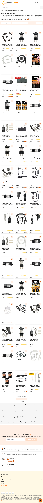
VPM (12, 232)
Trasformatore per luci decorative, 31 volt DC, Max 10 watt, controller (7, 271)
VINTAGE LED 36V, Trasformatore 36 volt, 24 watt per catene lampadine (7, 90)
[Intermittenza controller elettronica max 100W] (21, 355)
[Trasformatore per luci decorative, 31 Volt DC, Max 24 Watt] (35, 241)
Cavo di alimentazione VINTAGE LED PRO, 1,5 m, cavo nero (21, 67)
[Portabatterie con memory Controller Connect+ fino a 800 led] (21, 128)
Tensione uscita (15, 23)
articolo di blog (29, 19)
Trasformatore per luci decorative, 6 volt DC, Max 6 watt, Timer (35, 45)
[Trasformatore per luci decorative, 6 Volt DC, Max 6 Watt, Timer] (35, 37)
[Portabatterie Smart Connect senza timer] (21, 82)
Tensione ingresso (5, 23)
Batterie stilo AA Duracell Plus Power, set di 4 (35, 90)
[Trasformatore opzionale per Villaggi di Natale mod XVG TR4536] (21, 196)
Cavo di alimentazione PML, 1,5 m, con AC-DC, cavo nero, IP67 (7, 45)
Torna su (22, 401)
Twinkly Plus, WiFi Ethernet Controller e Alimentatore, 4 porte (21, 316)
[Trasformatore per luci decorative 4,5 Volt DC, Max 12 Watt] (21, 286)
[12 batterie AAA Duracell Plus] (7, 378)
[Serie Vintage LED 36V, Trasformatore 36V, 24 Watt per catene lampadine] (7, 82)
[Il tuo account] (35, 3)
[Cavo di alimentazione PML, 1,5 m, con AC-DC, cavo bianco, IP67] (7, 59)
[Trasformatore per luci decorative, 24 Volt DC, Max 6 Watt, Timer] (7, 105)
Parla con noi (10, 461)
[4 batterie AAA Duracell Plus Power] (35, 59)
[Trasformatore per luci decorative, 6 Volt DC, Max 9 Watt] (21, 263)
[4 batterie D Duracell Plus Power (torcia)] (21, 105)
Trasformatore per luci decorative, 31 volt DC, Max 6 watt (21, 158)
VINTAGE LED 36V (10, 96)
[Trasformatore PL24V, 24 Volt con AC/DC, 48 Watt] (35, 308)
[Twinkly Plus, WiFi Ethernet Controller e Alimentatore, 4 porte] (21, 308)
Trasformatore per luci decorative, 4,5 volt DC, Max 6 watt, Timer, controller (7, 158)
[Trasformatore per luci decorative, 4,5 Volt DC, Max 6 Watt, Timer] (21, 37)
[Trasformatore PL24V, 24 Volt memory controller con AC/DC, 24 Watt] (7, 173)
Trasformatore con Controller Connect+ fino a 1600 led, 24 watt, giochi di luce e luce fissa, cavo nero (35, 181)
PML (12, 50)
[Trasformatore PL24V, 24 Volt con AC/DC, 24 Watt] (35, 128)
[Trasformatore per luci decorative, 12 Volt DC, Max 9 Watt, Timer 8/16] (35, 150)
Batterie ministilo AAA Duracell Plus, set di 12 (6, 386)
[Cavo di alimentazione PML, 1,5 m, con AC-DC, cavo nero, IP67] (7, 37)
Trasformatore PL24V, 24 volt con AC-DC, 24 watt (35, 136)
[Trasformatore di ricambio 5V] (35, 219)
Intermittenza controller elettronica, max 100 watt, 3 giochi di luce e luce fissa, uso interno (21, 363)
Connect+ (25, 141)
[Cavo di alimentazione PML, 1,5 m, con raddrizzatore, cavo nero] (21, 219)
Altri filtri (38, 23)
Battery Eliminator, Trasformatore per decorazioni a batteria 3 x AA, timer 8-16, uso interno (7, 136)
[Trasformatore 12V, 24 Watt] (7, 355)
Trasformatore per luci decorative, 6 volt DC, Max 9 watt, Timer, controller (21, 271)
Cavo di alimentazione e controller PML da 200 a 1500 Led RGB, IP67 (21, 386)
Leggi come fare (10, 466)
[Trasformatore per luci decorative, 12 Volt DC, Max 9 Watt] (21, 332)
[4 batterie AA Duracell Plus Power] (35, 82)
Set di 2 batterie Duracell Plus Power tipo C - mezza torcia (35, 294)
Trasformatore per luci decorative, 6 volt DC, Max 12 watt (7, 294)
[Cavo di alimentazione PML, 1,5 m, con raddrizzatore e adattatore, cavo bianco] (35, 355)
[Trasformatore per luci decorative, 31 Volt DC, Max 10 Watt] (7, 263)
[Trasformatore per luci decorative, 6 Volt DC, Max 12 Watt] (7, 286)
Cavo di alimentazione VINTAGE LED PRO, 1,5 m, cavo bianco (21, 249)
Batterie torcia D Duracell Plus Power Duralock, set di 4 (21, 113)
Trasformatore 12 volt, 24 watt (7, 363)
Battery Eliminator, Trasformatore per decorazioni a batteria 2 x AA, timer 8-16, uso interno (7, 249)
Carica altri (21, 398)
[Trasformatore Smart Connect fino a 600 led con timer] (35, 378)
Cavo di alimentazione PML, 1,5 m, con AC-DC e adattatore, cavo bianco (35, 363)
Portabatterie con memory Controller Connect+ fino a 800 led (21, 136)
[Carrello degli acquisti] (37, 3)
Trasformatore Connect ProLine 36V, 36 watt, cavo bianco (7, 316)
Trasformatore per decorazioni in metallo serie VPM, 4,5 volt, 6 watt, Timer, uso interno (7, 227)
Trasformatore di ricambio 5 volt (35, 227)
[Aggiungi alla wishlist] (12, 33)
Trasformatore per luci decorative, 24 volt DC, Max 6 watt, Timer (7, 113)
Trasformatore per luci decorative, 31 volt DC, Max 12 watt (35, 113)
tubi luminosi (39, 418)
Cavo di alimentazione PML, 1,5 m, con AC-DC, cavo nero (21, 227)
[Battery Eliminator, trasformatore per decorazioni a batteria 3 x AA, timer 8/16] (7, 128)
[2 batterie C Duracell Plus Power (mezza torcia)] (35, 286)
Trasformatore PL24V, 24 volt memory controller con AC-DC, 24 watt (7, 181)
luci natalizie (16, 422)
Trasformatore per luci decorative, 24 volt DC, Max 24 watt (35, 271)
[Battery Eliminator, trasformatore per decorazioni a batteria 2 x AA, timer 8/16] (7, 241)
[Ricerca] (41, 7)
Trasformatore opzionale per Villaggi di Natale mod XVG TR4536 (21, 204)
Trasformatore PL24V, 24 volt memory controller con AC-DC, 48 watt (7, 340)
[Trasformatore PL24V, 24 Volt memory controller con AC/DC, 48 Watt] (7, 332)
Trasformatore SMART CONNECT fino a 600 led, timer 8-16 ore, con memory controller (35, 386)
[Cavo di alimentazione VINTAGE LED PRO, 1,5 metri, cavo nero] (21, 59)
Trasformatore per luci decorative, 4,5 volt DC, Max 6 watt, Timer (21, 45)
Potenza (23, 23)
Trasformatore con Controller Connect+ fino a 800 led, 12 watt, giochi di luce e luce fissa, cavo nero (21, 181)
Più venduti (37, 27)
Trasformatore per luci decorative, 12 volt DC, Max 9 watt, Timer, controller (21, 340)
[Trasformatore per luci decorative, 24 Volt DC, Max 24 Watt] (35, 263)
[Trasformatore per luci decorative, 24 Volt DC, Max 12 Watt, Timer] (7, 196)
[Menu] (40, 3)
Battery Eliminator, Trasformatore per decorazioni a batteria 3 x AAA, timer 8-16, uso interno (35, 340)
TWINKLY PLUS (24, 323)
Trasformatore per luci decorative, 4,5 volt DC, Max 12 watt (21, 294)
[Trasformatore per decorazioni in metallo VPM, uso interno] (7, 219)
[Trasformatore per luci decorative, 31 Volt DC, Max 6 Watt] (21, 150)
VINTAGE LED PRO (24, 73)
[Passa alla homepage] (10, 2)
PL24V (40, 141)
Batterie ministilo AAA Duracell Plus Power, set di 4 (35, 67)
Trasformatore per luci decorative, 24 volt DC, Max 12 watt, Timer (7, 204)
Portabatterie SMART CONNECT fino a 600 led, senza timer (20, 90)
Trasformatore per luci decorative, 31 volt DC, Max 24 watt (35, 249)
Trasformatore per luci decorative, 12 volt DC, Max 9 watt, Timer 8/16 (35, 158)
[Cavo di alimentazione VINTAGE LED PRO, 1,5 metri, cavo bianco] (21, 241)
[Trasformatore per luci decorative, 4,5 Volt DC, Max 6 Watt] (7, 150)
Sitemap (2, 500)
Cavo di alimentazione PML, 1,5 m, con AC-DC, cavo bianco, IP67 (7, 67)
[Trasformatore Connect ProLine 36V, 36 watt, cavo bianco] (7, 308)
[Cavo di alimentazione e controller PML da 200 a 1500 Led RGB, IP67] (21, 378)
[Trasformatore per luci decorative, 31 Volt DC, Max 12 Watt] (35, 105)
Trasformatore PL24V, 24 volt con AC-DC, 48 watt (35, 316)
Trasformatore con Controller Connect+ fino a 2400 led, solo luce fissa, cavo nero (35, 204)
